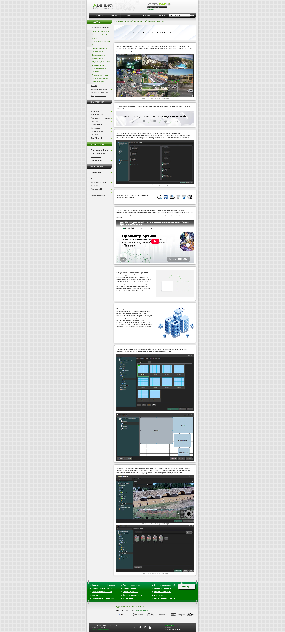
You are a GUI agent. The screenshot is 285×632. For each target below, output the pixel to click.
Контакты (161, 15)
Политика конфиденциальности (101, 629)
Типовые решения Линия (100, 78)
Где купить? (146, 15)
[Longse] (182, 614)
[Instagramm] (145, 627)
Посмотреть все (143, 611)
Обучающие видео (97, 125)
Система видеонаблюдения (100, 27)
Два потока (95, 72)
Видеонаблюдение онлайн (101, 62)
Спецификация (96, 172)
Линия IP (94, 86)
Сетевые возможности (99, 55)
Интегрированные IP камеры (100, 118)
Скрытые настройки (98, 82)
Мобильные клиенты (99, 68)
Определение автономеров (101, 41)
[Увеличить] (155, 75)
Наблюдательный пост (100, 48)
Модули (94, 38)
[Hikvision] (163, 614)
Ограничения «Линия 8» (100, 35)
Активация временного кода (100, 108)
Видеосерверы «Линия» (99, 89)
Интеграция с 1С (96, 189)
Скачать (114, 15)
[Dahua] (191, 614)
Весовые (94, 179)
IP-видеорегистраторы (98, 96)
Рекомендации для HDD (99, 131)
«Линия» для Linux (97, 114)
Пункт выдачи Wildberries (99, 150)
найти (192, 15)
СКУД (92, 175)
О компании (99, 15)
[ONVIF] (123, 614)
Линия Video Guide (97, 138)
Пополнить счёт (96, 157)
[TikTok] (135, 627)
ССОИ (93, 192)
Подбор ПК (94, 121)
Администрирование (99, 45)
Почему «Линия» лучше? (100, 31)
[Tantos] (138, 614)
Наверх (186, 586)
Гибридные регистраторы (99, 92)
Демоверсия (95, 111)
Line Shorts (94, 135)
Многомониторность (98, 65)
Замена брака (95, 128)
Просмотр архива (98, 52)
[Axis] (151, 614)
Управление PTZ (97, 58)
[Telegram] (140, 627)
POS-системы (95, 186)
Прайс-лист (129, 15)
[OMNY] (174, 614)
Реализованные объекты (100, 75)
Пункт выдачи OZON (98, 153)
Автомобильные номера (99, 182)
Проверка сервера (97, 160)
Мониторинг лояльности (99, 196)
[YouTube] (150, 627)
